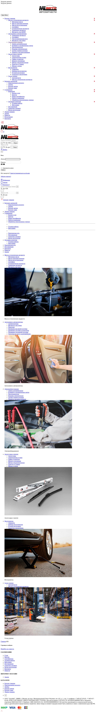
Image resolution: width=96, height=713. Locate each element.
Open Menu (5, 15)
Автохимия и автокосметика (17, 34)
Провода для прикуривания (21, 52)
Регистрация (8, 117)
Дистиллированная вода (20, 39)
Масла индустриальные (19, 25)
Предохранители (17, 47)
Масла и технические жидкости (18, 20)
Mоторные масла (17, 22)
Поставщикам (12, 106)
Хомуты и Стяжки (18, 64)
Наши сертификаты (18, 96)
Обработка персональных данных (23, 100)
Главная (3, 641)
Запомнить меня (8, 168)
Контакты (7, 118)
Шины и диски (17, 66)
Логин (3, 159)
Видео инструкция (14, 110)
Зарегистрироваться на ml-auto (20, 173)
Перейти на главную (7, 649)
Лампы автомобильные (19, 44)
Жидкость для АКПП (19, 32)
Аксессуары (16, 56)
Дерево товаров (9, 112)
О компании (8, 90)
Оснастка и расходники (19, 74)
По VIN (8, 143)
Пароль (3, 162)
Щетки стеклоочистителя (20, 62)
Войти (3, 170)
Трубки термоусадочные (20, 50)
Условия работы (17, 103)
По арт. (8, 147)
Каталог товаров (9, 18)
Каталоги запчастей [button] (10, 203)
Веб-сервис (15, 105)
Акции (6, 113)
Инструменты (12, 67)
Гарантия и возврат (14, 108)
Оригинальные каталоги (16, 83)
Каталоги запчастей (10, 81)
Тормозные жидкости (19, 30)
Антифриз (15, 27)
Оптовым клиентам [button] (10, 240)
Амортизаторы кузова (19, 57)
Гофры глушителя (17, 59)
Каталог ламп (12, 88)
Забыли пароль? (6, 176)
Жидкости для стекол (19, 40)
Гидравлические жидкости (20, 28)
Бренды (14, 95)
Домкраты (15, 69)
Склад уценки (12, 76)
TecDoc (10, 84)
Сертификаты (8, 659)
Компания (11, 91)
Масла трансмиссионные (20, 23)
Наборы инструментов (19, 71)
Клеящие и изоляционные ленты (22, 45)
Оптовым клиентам (14, 101)
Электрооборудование (15, 42)
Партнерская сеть (13, 233)
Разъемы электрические (19, 49)
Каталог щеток (13, 86)
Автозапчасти (16, 78)
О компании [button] (8, 213)
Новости (7, 115)
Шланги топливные (18, 61)
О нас (6, 655)
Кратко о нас (16, 93)
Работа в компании (18, 98)
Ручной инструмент (18, 73)
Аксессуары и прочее (15, 54)
